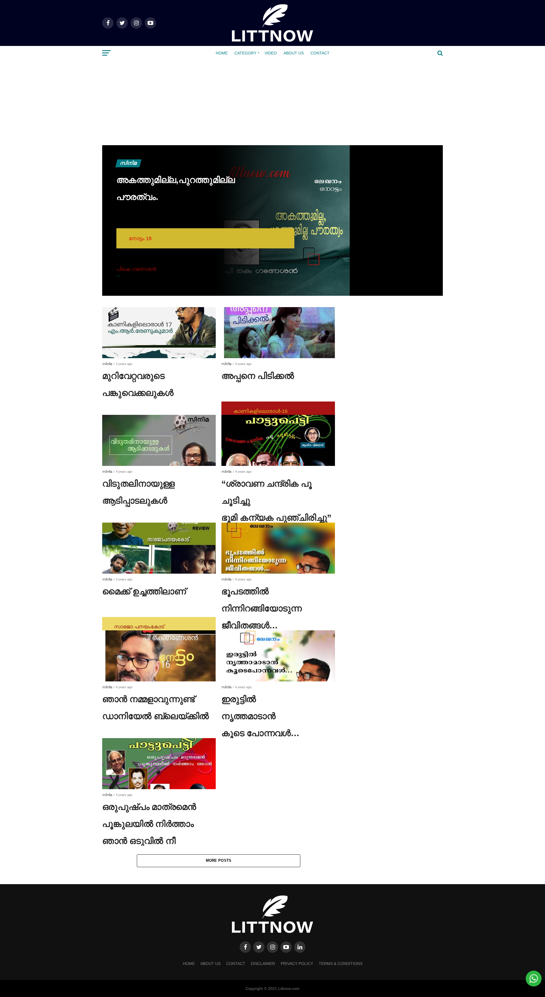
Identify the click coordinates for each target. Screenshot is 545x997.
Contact (320, 53)
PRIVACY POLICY (297, 963)
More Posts (219, 860)
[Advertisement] (272, 102)
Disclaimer (263, 963)
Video (271, 53)
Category (245, 53)
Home (222, 53)
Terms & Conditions (340, 963)
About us (294, 53)
